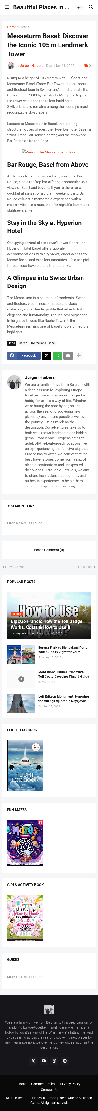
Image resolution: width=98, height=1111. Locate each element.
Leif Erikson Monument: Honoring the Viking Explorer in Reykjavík (63, 699)
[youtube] (44, 1061)
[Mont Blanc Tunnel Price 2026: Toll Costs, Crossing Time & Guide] (21, 679)
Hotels (24, 27)
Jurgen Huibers (40, 377)
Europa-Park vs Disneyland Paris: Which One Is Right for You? (63, 650)
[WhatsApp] (57, 356)
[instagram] (54, 1061)
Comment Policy (43, 1084)
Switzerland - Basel (43, 343)
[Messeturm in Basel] (49, 152)
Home (11, 27)
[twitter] (33, 1061)
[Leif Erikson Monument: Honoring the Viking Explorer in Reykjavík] (21, 703)
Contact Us (49, 1090)
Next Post (85, 567)
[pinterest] (65, 1061)
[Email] (68, 356)
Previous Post (15, 567)
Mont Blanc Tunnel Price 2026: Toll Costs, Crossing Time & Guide (63, 674)
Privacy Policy (70, 1084)
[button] (6, 7)
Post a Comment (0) (49, 550)
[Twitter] (46, 356)
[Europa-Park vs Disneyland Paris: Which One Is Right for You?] (21, 654)
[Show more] (78, 356)
